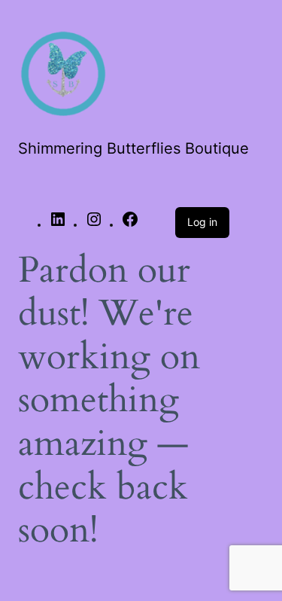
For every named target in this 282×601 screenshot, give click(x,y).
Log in (202, 221)
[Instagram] (94, 224)
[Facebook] (130, 224)
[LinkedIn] (58, 224)
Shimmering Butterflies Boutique (133, 148)
